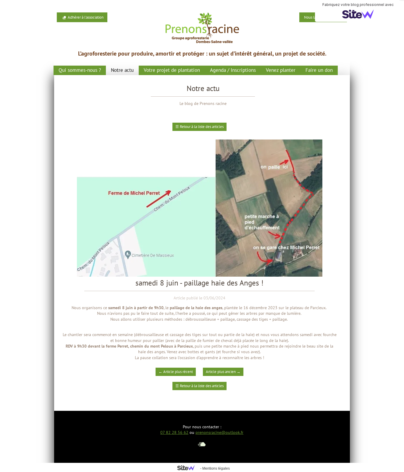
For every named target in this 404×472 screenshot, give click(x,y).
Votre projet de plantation (172, 70)
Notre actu (122, 70)
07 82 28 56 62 (174, 432)
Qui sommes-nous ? (80, 70)
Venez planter (280, 70)
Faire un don (319, 70)
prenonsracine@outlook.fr (219, 432)
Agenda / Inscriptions (233, 70)
